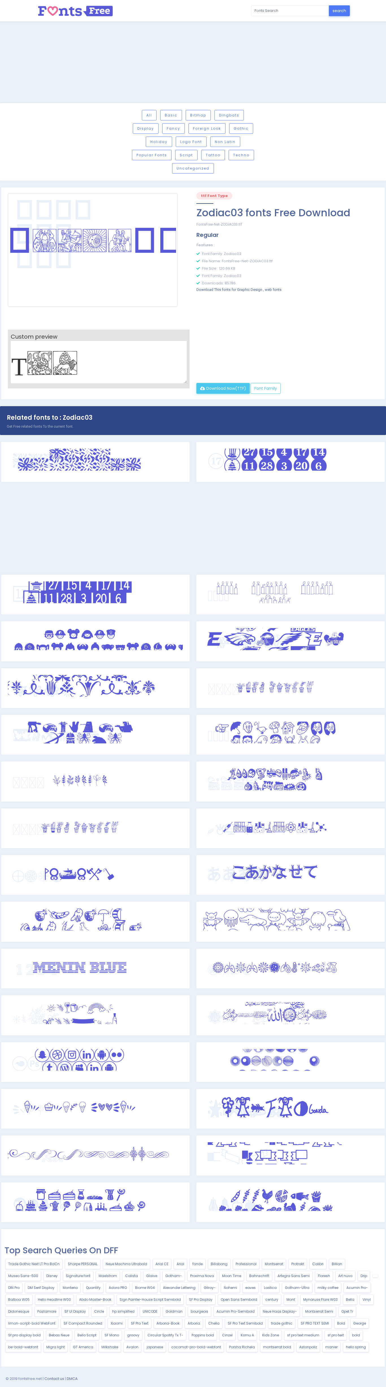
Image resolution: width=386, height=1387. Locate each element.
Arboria (194, 1323)
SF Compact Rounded (83, 1323)
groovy (133, 1335)
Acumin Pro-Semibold (235, 1311)
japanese (155, 1347)
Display (145, 128)
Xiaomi (116, 1323)
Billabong (219, 1264)
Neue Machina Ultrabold (126, 1264)
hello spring (356, 1347)
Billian (337, 1264)
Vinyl (367, 1299)
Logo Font (191, 141)
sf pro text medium (303, 1335)
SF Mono (112, 1335)
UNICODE (150, 1311)
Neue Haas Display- (280, 1311)
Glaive (151, 1275)
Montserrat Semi (319, 1311)
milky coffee (328, 1287)
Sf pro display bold (24, 1335)
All (149, 115)
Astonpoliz (308, 1347)
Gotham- (173, 1275)
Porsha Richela (242, 1347)
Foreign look (207, 128)
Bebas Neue (59, 1335)
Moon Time (231, 1275)
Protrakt (297, 1264)
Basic (171, 115)
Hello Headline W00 (54, 1299)
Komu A (247, 1335)
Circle (99, 1311)
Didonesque (18, 1311)
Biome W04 (145, 1287)
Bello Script (86, 1335)
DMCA (72, 1378)
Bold (341, 1323)
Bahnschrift (259, 1275)
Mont (291, 1299)
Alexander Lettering (179, 1287)
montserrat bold (277, 1347)
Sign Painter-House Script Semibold (150, 1299)
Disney (52, 1275)
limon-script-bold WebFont (31, 1323)
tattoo (213, 155)
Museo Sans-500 (23, 1275)
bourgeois (199, 1311)
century (271, 1299)
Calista (131, 1275)
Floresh (324, 1275)
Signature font (78, 1275)
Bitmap (198, 115)
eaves (250, 1287)
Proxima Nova (202, 1275)
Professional (246, 1264)
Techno (241, 155)
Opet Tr (347, 1311)
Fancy (173, 128)
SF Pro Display (200, 1299)
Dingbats (229, 115)
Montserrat (274, 1264)
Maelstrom (108, 1275)
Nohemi (230, 1287)
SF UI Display (75, 1311)
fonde (197, 1264)
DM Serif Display (41, 1287)
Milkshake (109, 1347)
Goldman (174, 1311)
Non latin (225, 141)
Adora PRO (118, 1287)
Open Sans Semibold (239, 1299)
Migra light (55, 1347)
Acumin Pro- (357, 1287)
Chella (214, 1323)
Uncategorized (193, 168)
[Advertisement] (193, 63)
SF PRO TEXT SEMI (315, 1323)
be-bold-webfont (23, 1347)
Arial (180, 1264)
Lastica (270, 1287)
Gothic (241, 128)
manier (331, 1347)
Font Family (265, 388)
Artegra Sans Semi (293, 1275)
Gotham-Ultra (297, 1287)
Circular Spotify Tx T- (165, 1335)
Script (186, 155)
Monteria (70, 1287)
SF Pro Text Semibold (245, 1323)
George (359, 1323)
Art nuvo (345, 1275)
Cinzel (227, 1335)
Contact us (54, 1378)
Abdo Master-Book (95, 1299)
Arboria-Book (168, 1323)
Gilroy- (210, 1287)
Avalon (132, 1347)
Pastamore (46, 1311)
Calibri (318, 1264)
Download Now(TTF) (225, 388)
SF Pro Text (139, 1323)
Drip (364, 1275)
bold (356, 1335)
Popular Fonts (151, 155)
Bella (350, 1299)
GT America (83, 1347)
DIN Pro (13, 1287)
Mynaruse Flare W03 (320, 1299)
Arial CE (161, 1264)
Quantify (93, 1287)
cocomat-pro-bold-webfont (196, 1347)
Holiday (159, 141)
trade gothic (281, 1323)
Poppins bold (203, 1335)
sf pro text (336, 1335)
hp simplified (123, 1311)
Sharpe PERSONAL (82, 1264)
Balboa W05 (19, 1299)
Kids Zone (270, 1335)
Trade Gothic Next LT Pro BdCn (34, 1264)
